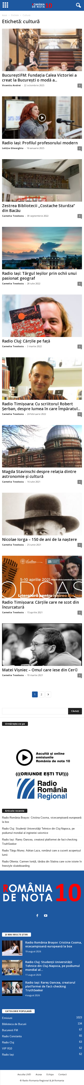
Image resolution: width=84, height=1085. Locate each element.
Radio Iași (8, 1054)
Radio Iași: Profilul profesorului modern (40, 143)
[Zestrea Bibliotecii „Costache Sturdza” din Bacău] (42, 180)
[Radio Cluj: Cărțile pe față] (42, 316)
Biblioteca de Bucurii (14, 1024)
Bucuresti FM (10, 1030)
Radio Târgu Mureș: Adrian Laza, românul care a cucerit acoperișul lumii (41, 852)
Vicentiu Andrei (11, 85)
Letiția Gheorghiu (12, 148)
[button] (77, 5)
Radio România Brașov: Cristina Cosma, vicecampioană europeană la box (41, 819)
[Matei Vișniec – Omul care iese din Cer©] (42, 644)
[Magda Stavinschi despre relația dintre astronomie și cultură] (42, 446)
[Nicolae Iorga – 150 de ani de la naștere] (42, 514)
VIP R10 (7, 1048)
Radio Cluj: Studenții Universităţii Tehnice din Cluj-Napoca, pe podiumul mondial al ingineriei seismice (38, 830)
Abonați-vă (72, 739)
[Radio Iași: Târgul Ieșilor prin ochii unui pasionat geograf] (42, 248)
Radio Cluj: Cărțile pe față (26, 341)
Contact (62, 1074)
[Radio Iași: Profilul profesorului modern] (42, 117)
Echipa (50, 1074)
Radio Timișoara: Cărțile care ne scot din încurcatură (40, 605)
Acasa (39, 1074)
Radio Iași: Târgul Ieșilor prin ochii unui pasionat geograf (39, 276)
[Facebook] (38, 916)
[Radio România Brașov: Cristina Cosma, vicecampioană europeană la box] (12, 948)
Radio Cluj (8, 1042)
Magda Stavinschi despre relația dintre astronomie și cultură (39, 474)
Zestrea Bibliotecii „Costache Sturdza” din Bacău (38, 208)
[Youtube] (46, 916)
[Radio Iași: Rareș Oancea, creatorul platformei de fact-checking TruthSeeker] (12, 988)
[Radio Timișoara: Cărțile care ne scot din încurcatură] (42, 577)
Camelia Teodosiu (13, 215)
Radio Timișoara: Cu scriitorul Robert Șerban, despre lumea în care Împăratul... (41, 406)
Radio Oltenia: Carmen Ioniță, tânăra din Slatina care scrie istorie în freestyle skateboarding (42, 863)
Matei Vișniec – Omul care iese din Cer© (40, 670)
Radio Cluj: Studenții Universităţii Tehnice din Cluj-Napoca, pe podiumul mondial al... (52, 966)
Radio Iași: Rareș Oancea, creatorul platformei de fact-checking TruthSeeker (39, 841)
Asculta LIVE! (24, 1074)
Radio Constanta (12, 1036)
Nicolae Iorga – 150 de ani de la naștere (39, 539)
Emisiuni (7, 1018)
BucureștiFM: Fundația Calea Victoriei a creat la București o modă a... (39, 78)
